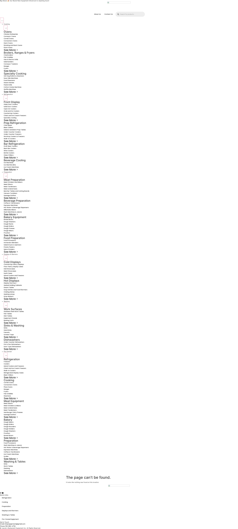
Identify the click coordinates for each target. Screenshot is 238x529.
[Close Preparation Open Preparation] (5, 175)
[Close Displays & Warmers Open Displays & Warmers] (5, 258)
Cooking (5, 502)
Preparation (6, 506)
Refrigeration (6, 498)
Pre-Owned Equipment (10, 519)
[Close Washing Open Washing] (5, 305)
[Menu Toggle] (2, 20)
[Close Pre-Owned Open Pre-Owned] (5, 355)
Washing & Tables (8, 515)
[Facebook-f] (0, 493)
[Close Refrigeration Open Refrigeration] (5, 98)
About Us (97, 14)
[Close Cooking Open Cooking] (5, 27)
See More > (11, 50)
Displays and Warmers (10, 511)
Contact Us (108, 14)
